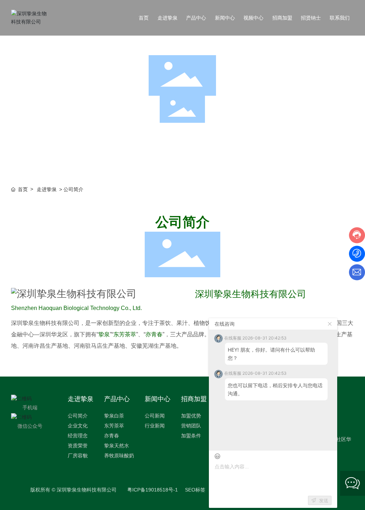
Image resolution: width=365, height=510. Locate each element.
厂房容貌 (268, 151)
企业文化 (139, 151)
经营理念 (182, 151)
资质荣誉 (225, 151)
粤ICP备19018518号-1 (152, 490)
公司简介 (97, 151)
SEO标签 (195, 490)
